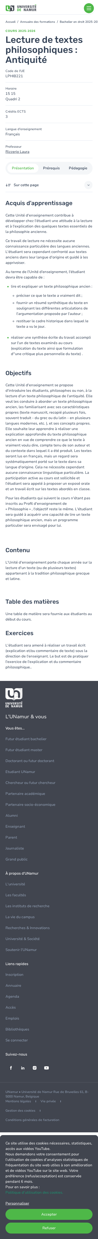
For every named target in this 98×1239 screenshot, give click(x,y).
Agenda (12, 996)
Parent (11, 837)
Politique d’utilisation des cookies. (34, 1192)
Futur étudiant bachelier (25, 739)
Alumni (11, 815)
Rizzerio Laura (17, 151)
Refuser (49, 1228)
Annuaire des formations (37, 22)
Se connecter (16, 1040)
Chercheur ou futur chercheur (30, 782)
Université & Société (22, 938)
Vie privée (48, 1101)
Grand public (16, 859)
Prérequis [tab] (51, 168)
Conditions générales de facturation (32, 1120)
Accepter (49, 1214)
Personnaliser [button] (17, 1203)
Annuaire (13, 985)
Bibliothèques (17, 1029)
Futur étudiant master (23, 749)
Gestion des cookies (20, 1110)
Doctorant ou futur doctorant (29, 760)
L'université (15, 884)
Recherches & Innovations (27, 927)
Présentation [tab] (23, 168)
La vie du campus (20, 917)
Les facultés (15, 895)
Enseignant (15, 826)
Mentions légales (18, 1101)
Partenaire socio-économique (30, 804)
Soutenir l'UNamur (21, 949)
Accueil (10, 22)
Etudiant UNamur (20, 771)
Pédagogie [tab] (78, 168)
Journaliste (14, 848)
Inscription (14, 974)
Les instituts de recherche (27, 906)
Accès (10, 1007)
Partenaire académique (25, 793)
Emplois (12, 1018)
